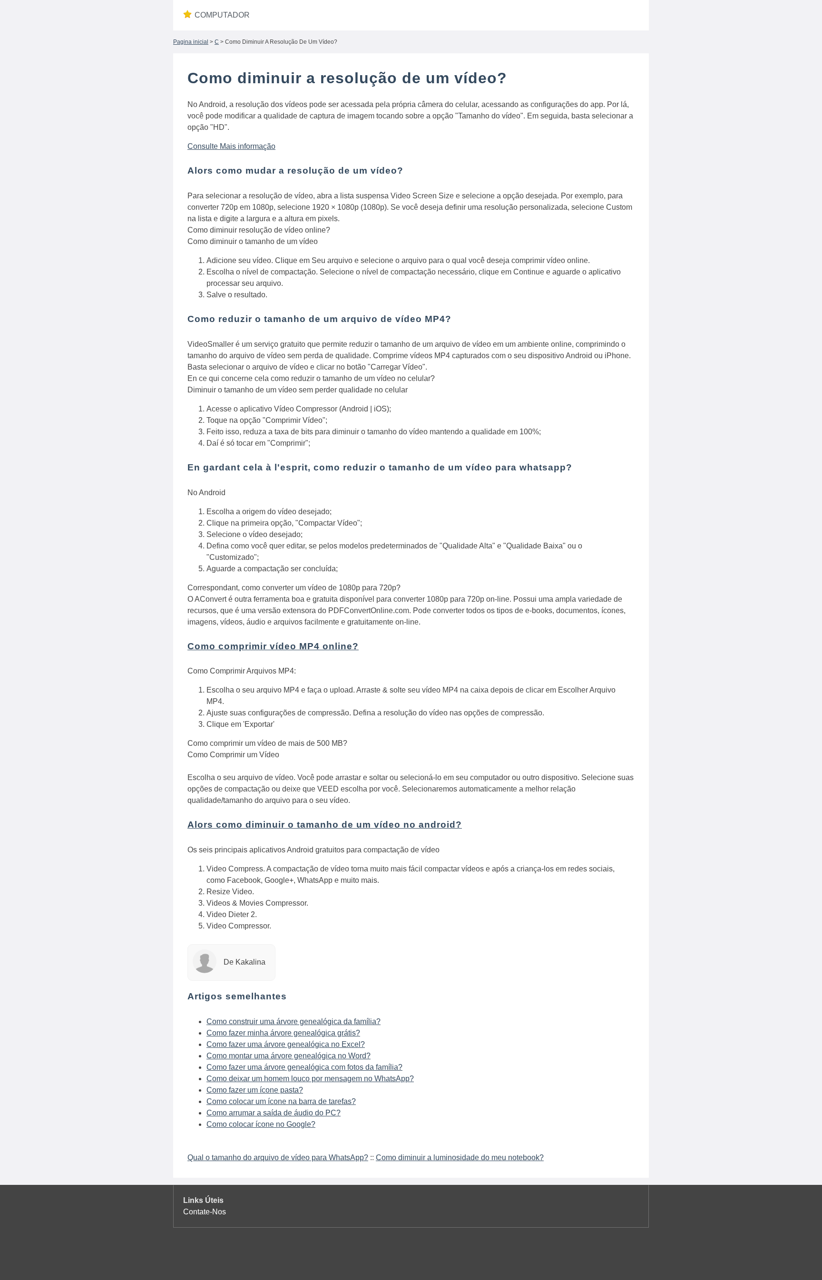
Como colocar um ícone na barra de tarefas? (281, 1101)
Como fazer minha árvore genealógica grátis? (283, 1033)
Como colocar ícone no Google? (260, 1124)
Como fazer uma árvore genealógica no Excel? (285, 1044)
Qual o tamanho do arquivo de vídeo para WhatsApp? (277, 1157)
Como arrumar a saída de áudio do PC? (273, 1113)
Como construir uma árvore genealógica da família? (293, 1021)
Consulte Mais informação (231, 146)
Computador (222, 15)
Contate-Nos (204, 1212)
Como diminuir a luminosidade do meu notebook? (460, 1157)
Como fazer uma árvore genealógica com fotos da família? (304, 1067)
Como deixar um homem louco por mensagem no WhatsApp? (310, 1079)
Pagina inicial (190, 42)
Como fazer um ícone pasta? (254, 1090)
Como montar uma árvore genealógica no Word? (288, 1056)
